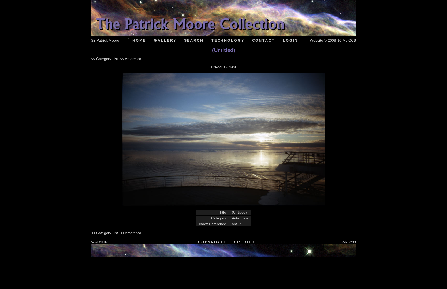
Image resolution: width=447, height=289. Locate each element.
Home (139, 40)
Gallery (165, 40)
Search (194, 40)
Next (232, 67)
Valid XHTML (100, 242)
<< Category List (104, 59)
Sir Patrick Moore (105, 40)
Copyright (212, 242)
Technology (227, 40)
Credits (244, 242)
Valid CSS (349, 242)
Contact (263, 40)
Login (290, 40)
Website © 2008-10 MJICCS (333, 40)
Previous (218, 67)
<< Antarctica (130, 59)
